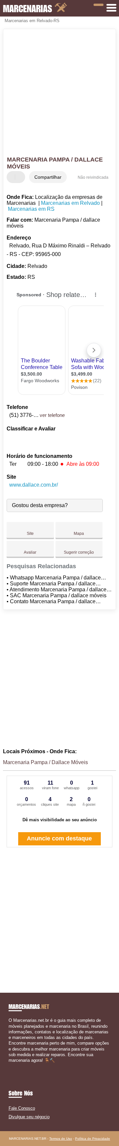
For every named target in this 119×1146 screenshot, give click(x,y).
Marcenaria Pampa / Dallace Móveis (45, 762)
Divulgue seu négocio (29, 1116)
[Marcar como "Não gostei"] (21, 177)
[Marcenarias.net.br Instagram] (16, 1065)
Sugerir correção (79, 552)
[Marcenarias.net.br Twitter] (13, 1065)
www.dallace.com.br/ (33, 485)
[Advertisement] (59, 93)
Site (30, 533)
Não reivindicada (93, 177)
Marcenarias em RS (31, 209)
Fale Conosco (22, 1108)
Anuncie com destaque (59, 838)
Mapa (79, 533)
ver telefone (52, 415)
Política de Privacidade (92, 1138)
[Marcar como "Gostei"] (12, 177)
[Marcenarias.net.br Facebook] (10, 1065)
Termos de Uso (60, 1138)
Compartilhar (47, 177)
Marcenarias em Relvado (70, 203)
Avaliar (30, 552)
